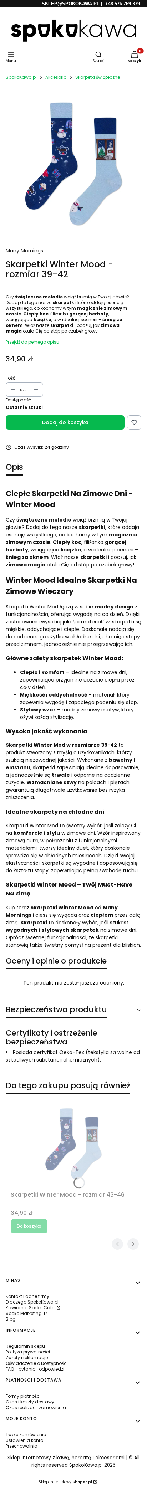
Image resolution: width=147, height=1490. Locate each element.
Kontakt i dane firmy (27, 1296)
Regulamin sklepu (25, 1346)
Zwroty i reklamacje (27, 1358)
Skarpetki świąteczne (97, 77)
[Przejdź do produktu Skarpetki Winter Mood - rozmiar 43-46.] (73, 1143)
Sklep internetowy (65, 1482)
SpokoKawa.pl (21, 77)
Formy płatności (23, 1396)
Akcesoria (56, 77)
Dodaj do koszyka (65, 422)
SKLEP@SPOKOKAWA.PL (71, 3)
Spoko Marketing (24, 1313)
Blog (11, 1319)
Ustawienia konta (25, 1440)
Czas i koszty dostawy (30, 1402)
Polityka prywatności (28, 1352)
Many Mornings (24, 250)
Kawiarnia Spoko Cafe (30, 1308)
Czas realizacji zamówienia (36, 1407)
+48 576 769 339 (122, 3)
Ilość (10, 378)
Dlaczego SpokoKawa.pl (32, 1302)
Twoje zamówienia (26, 1435)
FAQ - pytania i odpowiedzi (35, 1369)
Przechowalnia (21, 1446)
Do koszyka (29, 1226)
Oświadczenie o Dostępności (37, 1363)
